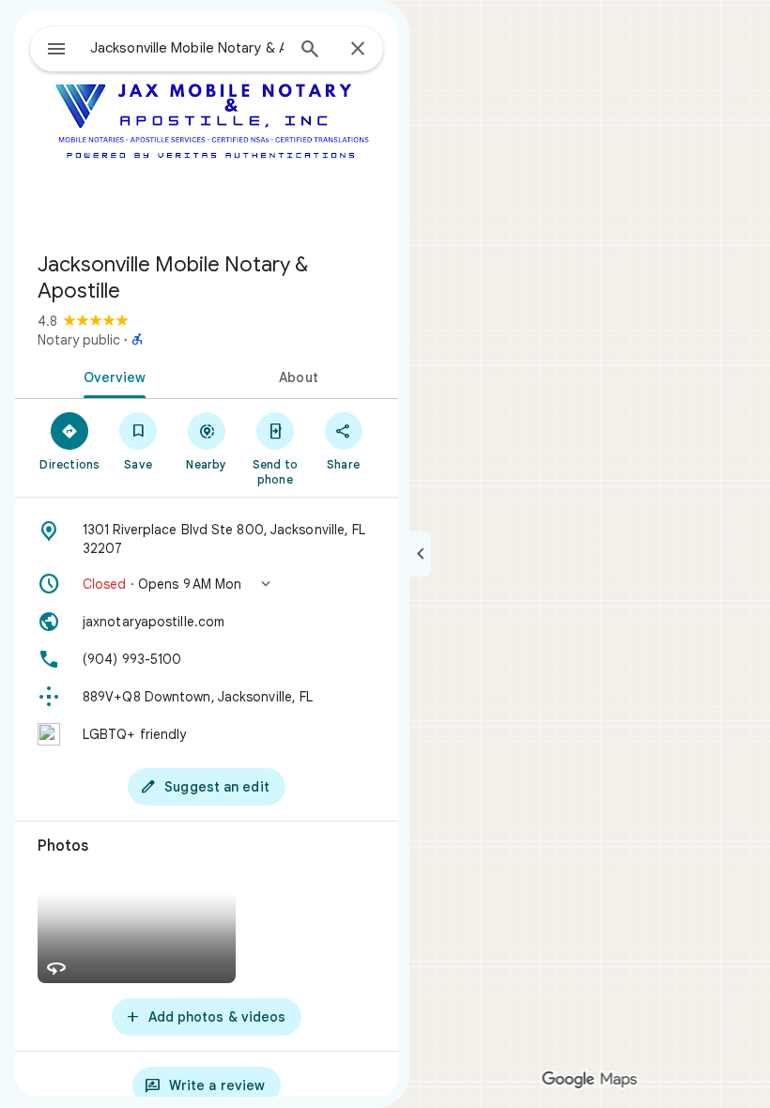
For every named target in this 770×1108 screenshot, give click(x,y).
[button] (206, 584)
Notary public (79, 339)
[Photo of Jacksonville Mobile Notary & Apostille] (206, 124)
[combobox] (187, 48)
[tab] (111, 375)
